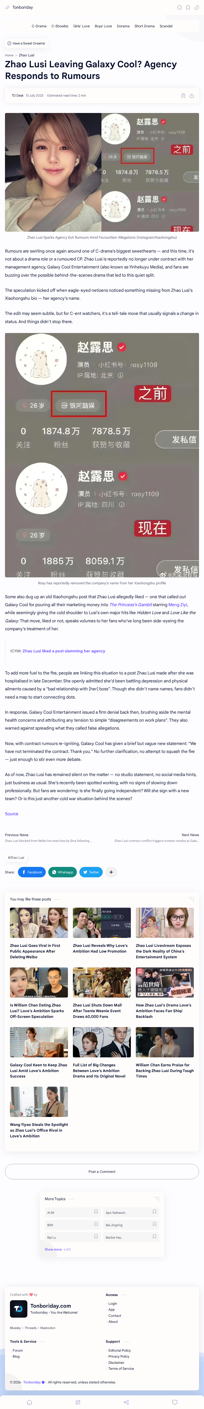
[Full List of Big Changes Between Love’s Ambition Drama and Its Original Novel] (102, 1042)
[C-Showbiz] (59, 26)
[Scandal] (166, 26)
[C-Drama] (39, 26)
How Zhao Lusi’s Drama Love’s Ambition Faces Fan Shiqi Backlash (163, 1011)
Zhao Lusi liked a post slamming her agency (64, 651)
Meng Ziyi (177, 604)
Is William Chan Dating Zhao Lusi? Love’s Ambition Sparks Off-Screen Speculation (37, 1011)
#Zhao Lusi (16, 857)
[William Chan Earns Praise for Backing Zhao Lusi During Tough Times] (165, 1042)
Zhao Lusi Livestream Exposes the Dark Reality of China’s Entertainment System (163, 951)
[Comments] (174, 1402)
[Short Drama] (145, 26)
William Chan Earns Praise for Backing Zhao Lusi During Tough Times (165, 1071)
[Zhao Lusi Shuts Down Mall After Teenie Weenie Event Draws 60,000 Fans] (102, 982)
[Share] (126, 1402)
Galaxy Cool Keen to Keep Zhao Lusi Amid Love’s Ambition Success (38, 1071)
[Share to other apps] (111, 872)
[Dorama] (123, 26)
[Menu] (77, 1402)
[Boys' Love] (103, 26)
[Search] (179, 7)
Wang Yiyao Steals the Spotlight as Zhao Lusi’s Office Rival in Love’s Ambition (39, 1130)
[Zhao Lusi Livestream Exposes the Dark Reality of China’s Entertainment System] (165, 923)
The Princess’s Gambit (130, 604)
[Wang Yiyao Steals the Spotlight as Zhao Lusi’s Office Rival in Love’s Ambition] (39, 1102)
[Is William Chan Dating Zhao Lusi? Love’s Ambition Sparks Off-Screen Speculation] (39, 982)
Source (11, 813)
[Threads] (31, 1328)
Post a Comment (102, 1171)
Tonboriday (22, 7)
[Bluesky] (15, 1328)
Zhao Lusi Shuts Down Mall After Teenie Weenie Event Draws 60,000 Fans (97, 1011)
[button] (196, 7)
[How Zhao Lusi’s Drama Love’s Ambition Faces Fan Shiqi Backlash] (165, 982)
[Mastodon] (47, 1328)
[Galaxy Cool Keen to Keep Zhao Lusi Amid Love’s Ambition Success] (39, 1042)
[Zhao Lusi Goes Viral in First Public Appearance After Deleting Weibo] (39, 923)
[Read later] (183, 95)
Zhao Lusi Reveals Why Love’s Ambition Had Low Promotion (100, 948)
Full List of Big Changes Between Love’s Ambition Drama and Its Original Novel (99, 1071)
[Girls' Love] (81, 26)
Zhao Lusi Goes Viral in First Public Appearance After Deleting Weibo (35, 951)
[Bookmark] (188, 7)
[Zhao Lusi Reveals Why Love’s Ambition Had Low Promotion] (102, 923)
